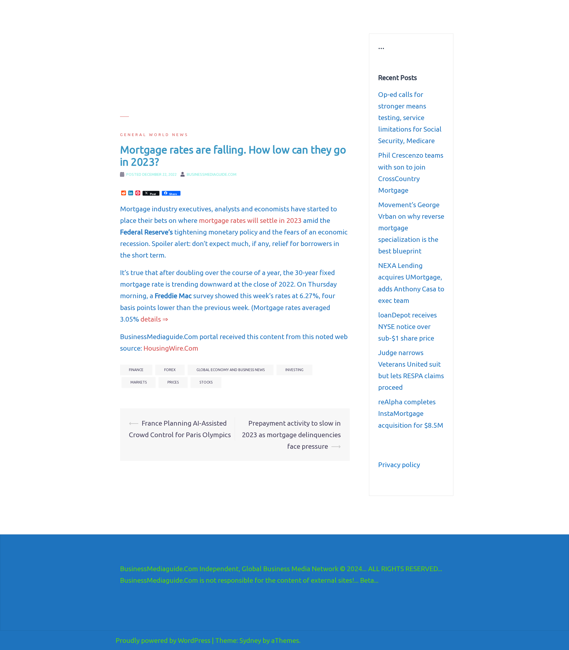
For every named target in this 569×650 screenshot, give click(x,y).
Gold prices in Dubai (418, 13)
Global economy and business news (230, 370)
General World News (154, 134)
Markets (138, 382)
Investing (294, 370)
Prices (173, 382)
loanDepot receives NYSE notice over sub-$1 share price (407, 326)
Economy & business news (259, 13)
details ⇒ (154, 319)
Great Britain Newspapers (316, 20)
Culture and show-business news (323, 13)
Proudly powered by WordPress (163, 640)
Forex (170, 370)
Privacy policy (399, 464)
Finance (136, 370)
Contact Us (358, 20)
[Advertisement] (235, 74)
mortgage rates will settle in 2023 (250, 220)
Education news (377, 13)
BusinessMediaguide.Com (174, 11)
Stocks (205, 382)
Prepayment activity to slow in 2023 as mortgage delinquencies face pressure (291, 434)
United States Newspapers (259, 20)
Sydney (250, 640)
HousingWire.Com (170, 348)
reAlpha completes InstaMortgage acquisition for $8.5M (410, 413)
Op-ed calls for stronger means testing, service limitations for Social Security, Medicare (410, 117)
